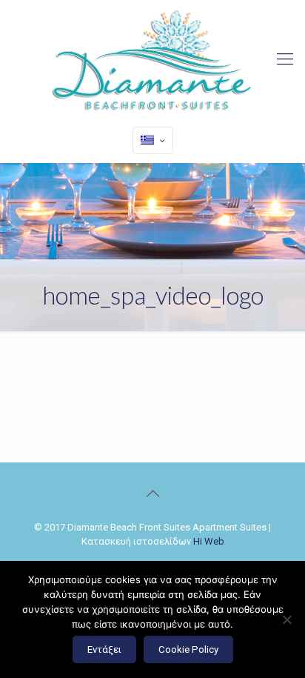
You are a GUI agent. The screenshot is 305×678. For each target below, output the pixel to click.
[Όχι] (286, 619)
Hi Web (208, 541)
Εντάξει (104, 649)
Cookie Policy (188, 649)
